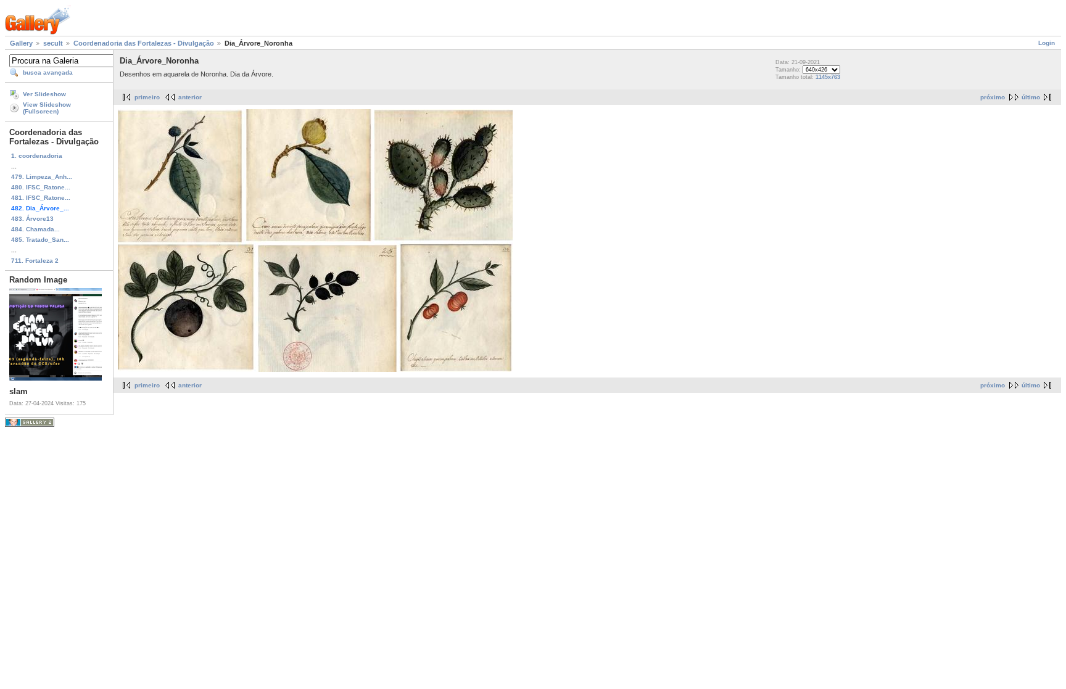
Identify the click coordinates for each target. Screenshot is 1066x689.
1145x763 (828, 77)
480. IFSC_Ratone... (40, 187)
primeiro (147, 97)
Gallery (21, 43)
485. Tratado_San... (40, 239)
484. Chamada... (35, 229)
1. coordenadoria (36, 155)
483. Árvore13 (32, 218)
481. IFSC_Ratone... (40, 197)
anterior (190, 97)
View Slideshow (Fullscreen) (47, 108)
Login (1046, 42)
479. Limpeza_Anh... (41, 176)
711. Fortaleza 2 (35, 260)
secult (53, 43)
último (1031, 97)
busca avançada (48, 72)
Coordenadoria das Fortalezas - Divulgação (143, 43)
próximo (992, 97)
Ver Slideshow (44, 94)
